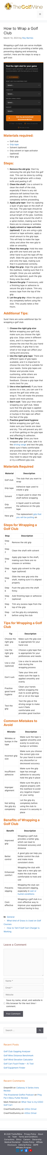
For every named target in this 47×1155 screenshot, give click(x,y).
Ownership (36, 1139)
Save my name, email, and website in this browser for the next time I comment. (24, 1003)
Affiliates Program (23, 1147)
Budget (9, 107)
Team (14, 1137)
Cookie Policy (28, 1142)
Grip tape (14, 144)
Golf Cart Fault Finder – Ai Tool (19, 1063)
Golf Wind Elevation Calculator (18, 1059)
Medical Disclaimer (12, 1142)
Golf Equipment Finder (14, 1068)
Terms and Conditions (28, 1137)
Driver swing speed (13, 98)
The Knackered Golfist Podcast (19, 1095)
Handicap (9, 90)
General (10, 917)
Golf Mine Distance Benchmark (18, 1055)
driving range (19, 444)
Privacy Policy (30, 1134)
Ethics (18, 1139)
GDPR (35, 1145)
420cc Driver (30, 1109)
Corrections (9, 1139)
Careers (26, 1139)
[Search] (40, 1030)
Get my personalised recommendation (24, 118)
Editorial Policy (25, 1145)
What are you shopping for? (16, 81)
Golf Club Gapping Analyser (17, 1051)
